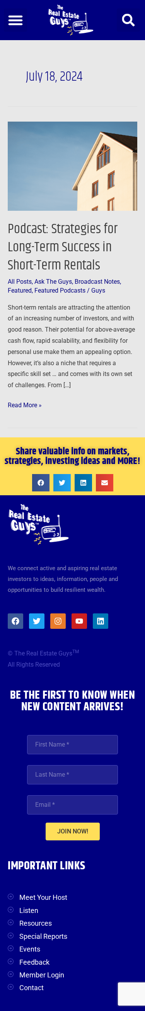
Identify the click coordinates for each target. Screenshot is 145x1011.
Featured (20, 290)
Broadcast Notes (97, 281)
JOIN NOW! (72, 831)
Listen (28, 910)
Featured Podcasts (59, 290)
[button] (15, 20)
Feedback (34, 962)
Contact (31, 988)
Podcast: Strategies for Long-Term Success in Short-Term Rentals (63, 247)
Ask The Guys (53, 281)
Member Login (41, 975)
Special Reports (43, 936)
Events (29, 949)
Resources (35, 923)
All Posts (20, 281)
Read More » (25, 404)
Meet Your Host (43, 897)
